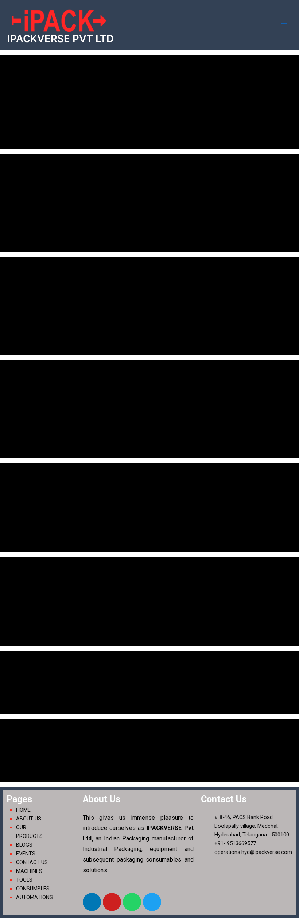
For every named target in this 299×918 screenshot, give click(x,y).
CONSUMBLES (33, 888)
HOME (23, 810)
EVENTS (25, 853)
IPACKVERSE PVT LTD (60, 38)
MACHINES (29, 871)
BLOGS (24, 845)
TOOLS (24, 880)
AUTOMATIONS (34, 897)
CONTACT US (32, 862)
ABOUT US (28, 818)
